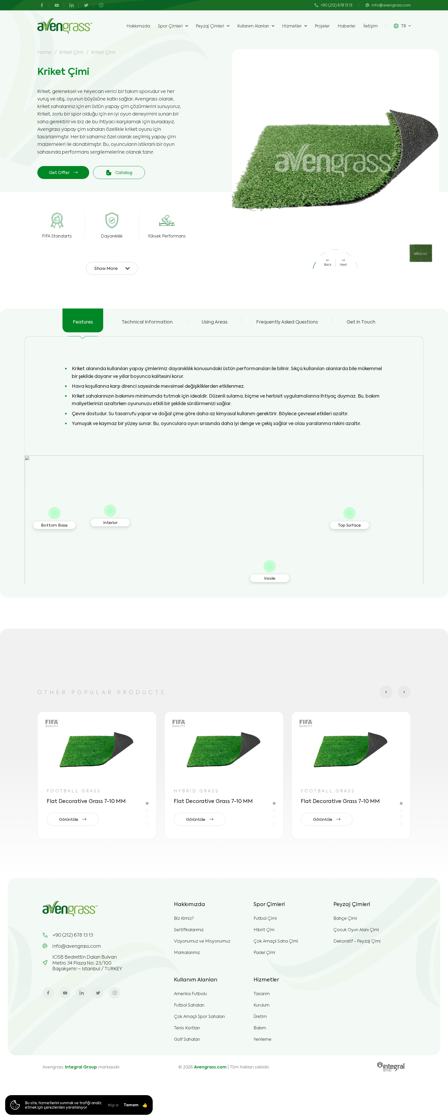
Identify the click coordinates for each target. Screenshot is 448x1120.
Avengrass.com (210, 1066)
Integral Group (81, 1066)
